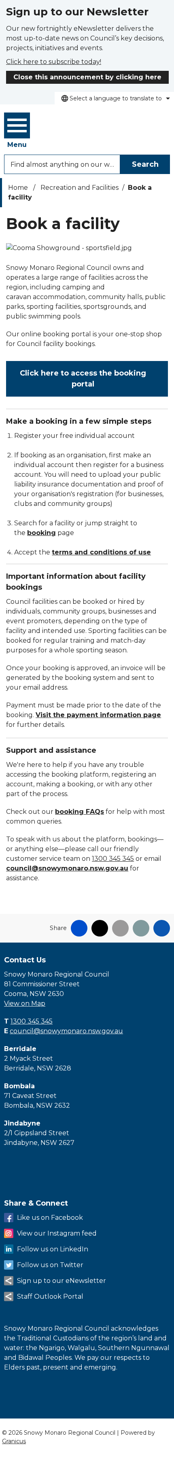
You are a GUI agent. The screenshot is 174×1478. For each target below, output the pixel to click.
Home (18, 187)
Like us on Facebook (50, 1217)
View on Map (24, 1003)
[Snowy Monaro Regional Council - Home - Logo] (77, 125)
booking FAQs (79, 811)
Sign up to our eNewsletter (61, 1281)
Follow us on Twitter (50, 1265)
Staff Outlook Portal (50, 1296)
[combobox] (114, 98)
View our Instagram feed (57, 1233)
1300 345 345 (113, 858)
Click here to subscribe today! (53, 62)
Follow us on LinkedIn (52, 1249)
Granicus (14, 1441)
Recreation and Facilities (79, 187)
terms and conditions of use (101, 552)
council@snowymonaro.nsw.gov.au (67, 868)
